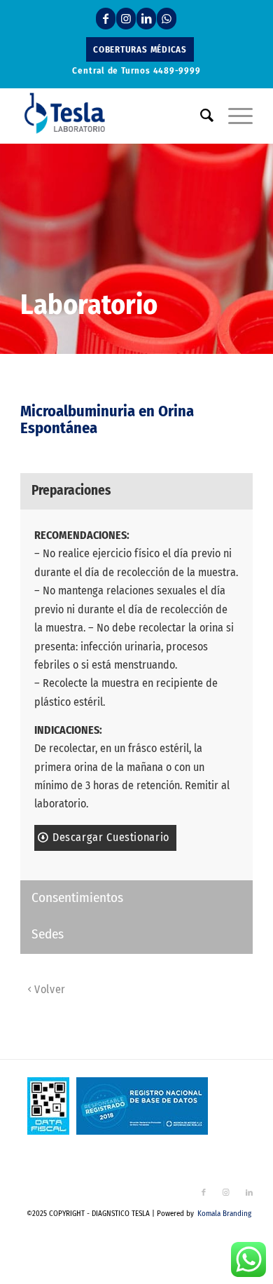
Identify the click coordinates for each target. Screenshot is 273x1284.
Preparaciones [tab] (71, 490)
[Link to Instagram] (126, 18)
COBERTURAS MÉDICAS (140, 49)
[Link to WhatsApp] (166, 18)
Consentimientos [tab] (77, 897)
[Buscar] (200, 116)
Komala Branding (224, 1213)
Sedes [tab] (47, 934)
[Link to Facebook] (105, 18)
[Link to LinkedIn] (146, 18)
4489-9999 (177, 70)
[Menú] (233, 116)
